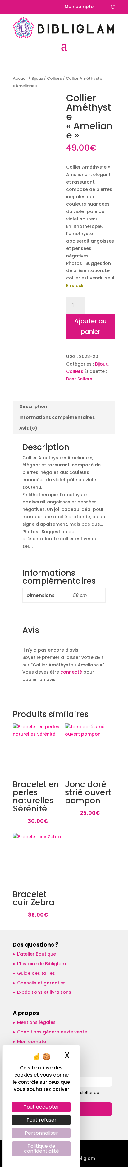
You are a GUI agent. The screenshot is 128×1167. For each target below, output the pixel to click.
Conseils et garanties (41, 983)
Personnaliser (41, 1133)
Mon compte (79, 7)
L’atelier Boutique (36, 954)
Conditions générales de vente (52, 1032)
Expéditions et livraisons (44, 992)
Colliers (54, 78)
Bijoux (37, 78)
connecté (71, 672)
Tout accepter (41, 1106)
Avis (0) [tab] (28, 428)
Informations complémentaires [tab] (57, 417)
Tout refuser (41, 1120)
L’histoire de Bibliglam (41, 963)
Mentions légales (36, 1022)
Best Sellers (79, 379)
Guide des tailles (36, 973)
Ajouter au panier (90, 326)
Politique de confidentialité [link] (41, 1148)
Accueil (20, 78)
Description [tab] (33, 406)
